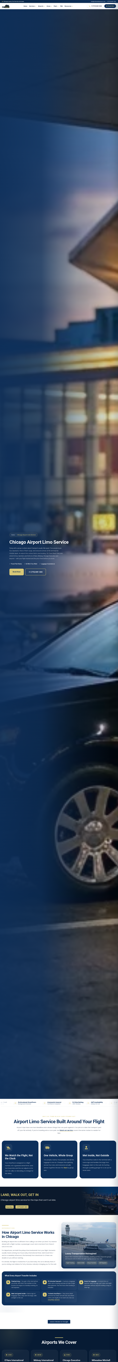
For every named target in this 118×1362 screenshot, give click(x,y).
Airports (41, 6)
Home (25, 6)
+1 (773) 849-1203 (111, 1)
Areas (49, 6)
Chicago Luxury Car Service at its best (13, 1)
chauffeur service (53, 1300)
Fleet (56, 6)
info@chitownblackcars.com (98, 1)
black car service (66, 1130)
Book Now (111, 6)
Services (32, 6)
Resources (69, 6)
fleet (65, 1168)
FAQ (61, 6)
